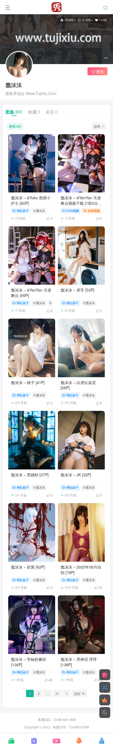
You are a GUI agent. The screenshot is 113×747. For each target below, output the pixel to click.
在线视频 (94, 210)
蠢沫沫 (13, 85)
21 (57, 693)
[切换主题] (104, 712)
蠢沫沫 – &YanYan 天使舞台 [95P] (31, 292)
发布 (15, 126)
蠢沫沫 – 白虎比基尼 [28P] (78, 385)
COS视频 (72, 210)
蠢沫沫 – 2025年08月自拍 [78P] (81, 569)
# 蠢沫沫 (39, 210)
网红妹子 (23, 210)
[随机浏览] (104, 687)
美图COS (59, 727)
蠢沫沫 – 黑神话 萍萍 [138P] (79, 661)
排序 (97, 126)
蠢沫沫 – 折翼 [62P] (28, 567)
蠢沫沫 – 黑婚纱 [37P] (30, 474)
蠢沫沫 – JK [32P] (76, 474)
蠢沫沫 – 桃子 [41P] (28, 382)
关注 (52, 112)
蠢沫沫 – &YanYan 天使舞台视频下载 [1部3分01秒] (81, 203)
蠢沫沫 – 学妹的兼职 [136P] (28, 661)
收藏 (34, 112)
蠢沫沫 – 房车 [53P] (77, 290)
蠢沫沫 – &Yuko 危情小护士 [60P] (30, 200)
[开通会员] (104, 699)
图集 (13, 112)
